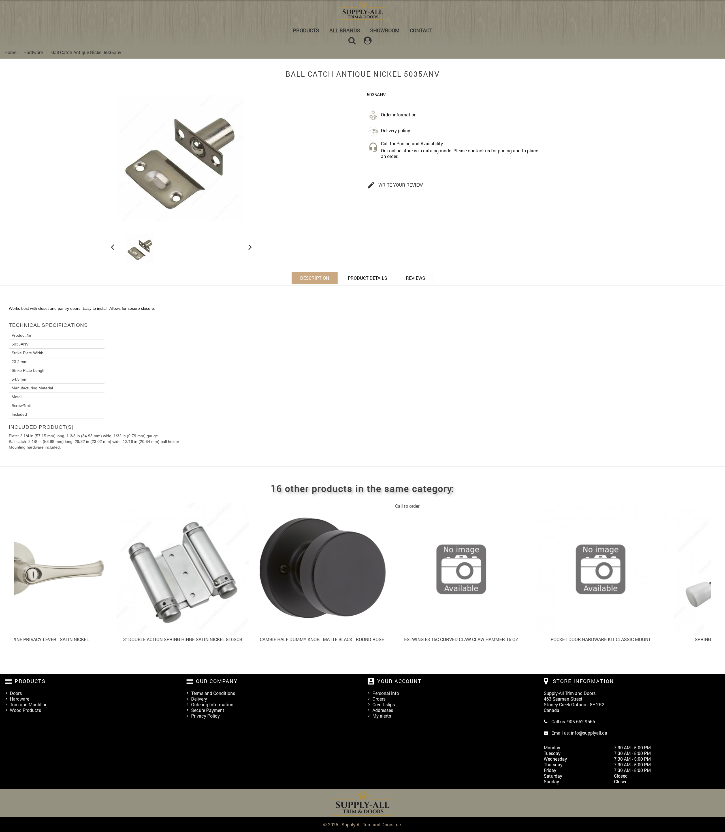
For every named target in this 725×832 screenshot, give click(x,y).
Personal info (385, 693)
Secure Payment (207, 710)
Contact (421, 30)
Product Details (367, 278)
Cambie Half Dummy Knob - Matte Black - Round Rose (234, 639)
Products (306, 30)
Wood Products (25, 710)
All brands (344, 30)
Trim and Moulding (29, 704)
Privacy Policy (205, 716)
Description (314, 278)
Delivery (199, 699)
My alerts (381, 716)
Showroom (385, 30)
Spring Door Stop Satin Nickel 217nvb (652, 639)
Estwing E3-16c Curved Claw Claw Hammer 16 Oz (373, 639)
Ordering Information (212, 704)
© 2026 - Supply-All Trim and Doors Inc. (362, 824)
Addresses (382, 710)
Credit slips (383, 704)
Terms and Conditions (213, 693)
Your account (399, 681)
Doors (16, 693)
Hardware (19, 699)
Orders (378, 699)
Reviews (415, 278)
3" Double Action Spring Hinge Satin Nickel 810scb (94, 639)
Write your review (395, 185)
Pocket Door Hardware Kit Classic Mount (512, 639)
